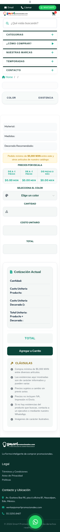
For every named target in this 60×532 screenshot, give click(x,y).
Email (11, 7)
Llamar (28, 7)
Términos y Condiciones (15, 471)
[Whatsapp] (35, 522)
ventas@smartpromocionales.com (24, 507)
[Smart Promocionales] (15, 13)
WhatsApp (49, 8)
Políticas (6, 479)
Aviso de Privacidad (12, 475)
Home (9, 77)
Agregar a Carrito (30, 351)
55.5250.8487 (13, 513)
